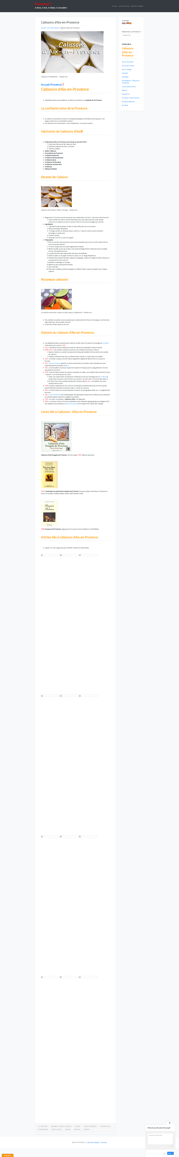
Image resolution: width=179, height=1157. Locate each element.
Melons (124, 90)
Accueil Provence (52, 84)
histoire (68, 1129)
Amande (125, 73)
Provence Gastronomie (130, 98)
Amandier (125, 77)
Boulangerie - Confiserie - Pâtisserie (61, 1126)
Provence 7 (43, 4)
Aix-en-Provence (57, 1129)
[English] (123, 23)
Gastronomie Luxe (105, 1126)
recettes (87, 1129)
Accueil (114, 6)
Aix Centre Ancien (128, 66)
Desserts (77, 1126)
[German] (128, 23)
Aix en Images (127, 69)
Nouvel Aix (125, 94)
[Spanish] (130, 23)
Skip (164, 1153)
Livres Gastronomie (129, 87)
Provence (77, 1129)
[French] (125, 23)
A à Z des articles (124, 6)
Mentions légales (137, 6)
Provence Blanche (43, 1129)
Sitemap (104, 1142)
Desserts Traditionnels (90, 1126)
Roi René (125, 105)
